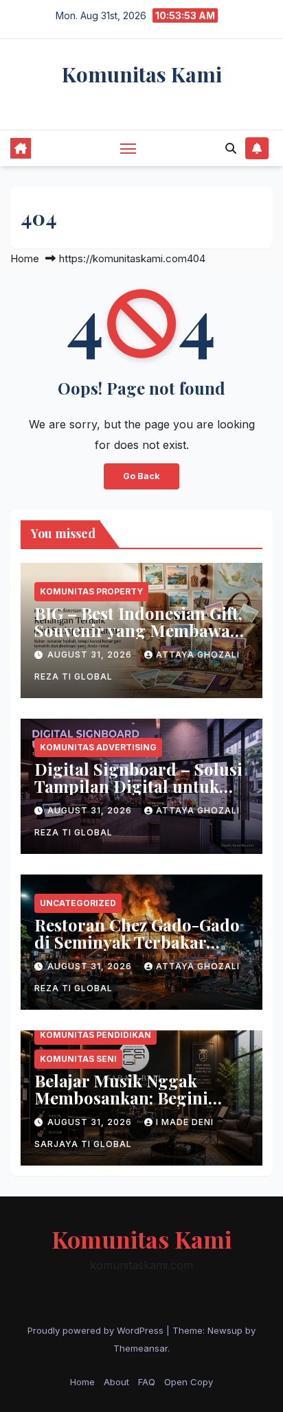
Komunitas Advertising (98, 747)
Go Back (141, 476)
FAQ (146, 1381)
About (116, 1381)
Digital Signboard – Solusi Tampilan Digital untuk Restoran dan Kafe (138, 786)
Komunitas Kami (142, 74)
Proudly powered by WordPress (96, 1330)
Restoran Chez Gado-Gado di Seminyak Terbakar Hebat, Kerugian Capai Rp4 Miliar (141, 950)
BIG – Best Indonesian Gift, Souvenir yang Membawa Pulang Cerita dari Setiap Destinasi (138, 638)
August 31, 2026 (91, 654)
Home (24, 258)
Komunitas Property (91, 591)
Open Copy (188, 1381)
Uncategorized (78, 903)
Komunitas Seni (78, 1059)
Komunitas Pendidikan (95, 1035)
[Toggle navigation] (128, 148)
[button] (230, 148)
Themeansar (140, 1348)
